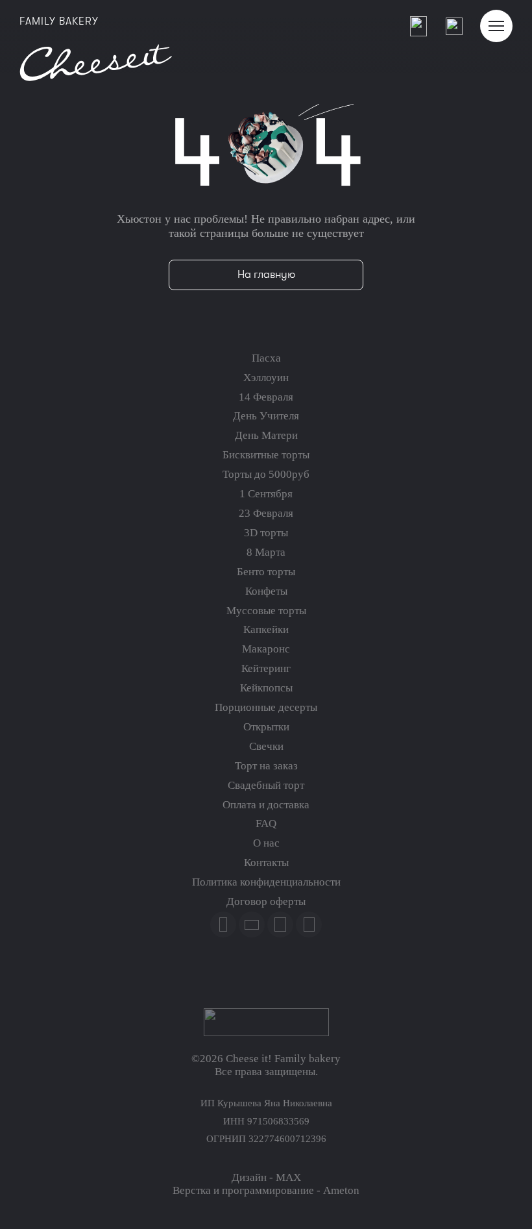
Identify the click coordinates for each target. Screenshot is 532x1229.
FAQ (266, 823)
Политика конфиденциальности (266, 882)
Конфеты (266, 591)
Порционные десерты (266, 707)
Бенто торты (266, 571)
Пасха (266, 358)
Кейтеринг (266, 668)
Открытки (266, 727)
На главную (266, 274)
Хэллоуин (266, 377)
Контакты (266, 862)
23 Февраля (266, 513)
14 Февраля (266, 397)
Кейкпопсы (266, 688)
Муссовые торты (266, 610)
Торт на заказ (266, 766)
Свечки (266, 746)
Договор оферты (266, 901)
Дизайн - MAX (266, 1177)
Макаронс (266, 649)
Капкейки (266, 629)
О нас (266, 843)
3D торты (266, 533)
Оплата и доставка (266, 805)
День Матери (266, 435)
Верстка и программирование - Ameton (266, 1190)
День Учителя (266, 416)
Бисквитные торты (266, 455)
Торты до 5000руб (266, 474)
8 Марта (266, 552)
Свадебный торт (266, 785)
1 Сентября (266, 494)
